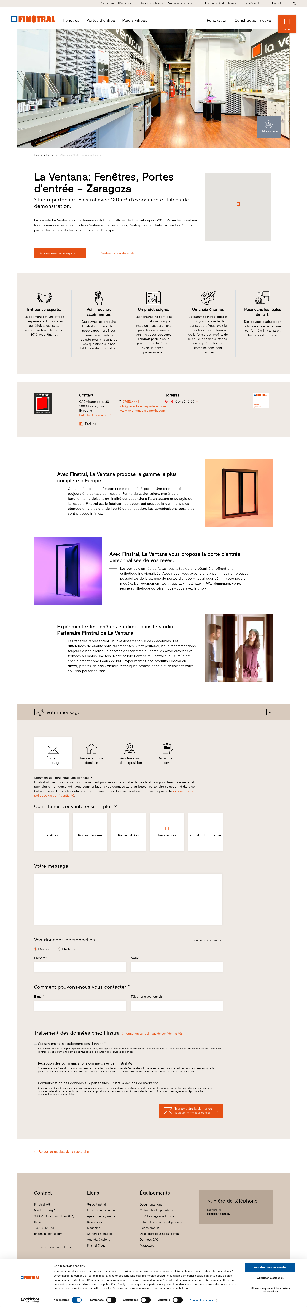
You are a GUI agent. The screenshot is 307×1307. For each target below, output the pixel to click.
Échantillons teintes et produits (161, 1222)
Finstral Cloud (96, 1245)
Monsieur (45, 949)
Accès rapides (254, 3)
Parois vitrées (134, 20)
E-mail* (39, 997)
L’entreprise (107, 3)
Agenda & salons (98, 1239)
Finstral (38, 155)
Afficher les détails (201, 1300)
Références (124, 3)
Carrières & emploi (99, 1234)
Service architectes (151, 3)
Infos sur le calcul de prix (104, 1210)
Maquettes (147, 1245)
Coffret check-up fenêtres (157, 1210)
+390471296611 (44, 1228)
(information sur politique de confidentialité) (152, 1033)
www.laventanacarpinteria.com (142, 411)
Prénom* (40, 958)
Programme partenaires (182, 3)
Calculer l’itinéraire (93, 415)
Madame (68, 949)
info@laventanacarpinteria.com (142, 406)
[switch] (111, 1300)
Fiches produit (149, 1228)
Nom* (135, 958)
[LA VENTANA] (54, 403)
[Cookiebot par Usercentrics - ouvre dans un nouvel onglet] (30, 1300)
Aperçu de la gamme (101, 1216)
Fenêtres (71, 20)
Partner (50, 155)
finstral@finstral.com (48, 1234)
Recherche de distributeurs (221, 3)
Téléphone (146, 997)
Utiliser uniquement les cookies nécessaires (270, 1290)
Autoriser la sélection (270, 1277)
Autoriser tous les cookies (270, 1267)
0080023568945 (219, 1214)
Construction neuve (253, 20)
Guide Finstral (96, 1204)
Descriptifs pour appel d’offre (159, 1234)
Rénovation (217, 20)
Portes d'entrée (100, 20)
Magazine (93, 1228)
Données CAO (149, 1239)
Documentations (151, 1204)
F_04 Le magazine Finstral (157, 1216)
